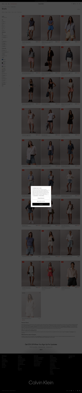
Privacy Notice (41, 195)
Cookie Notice (35, 195)
